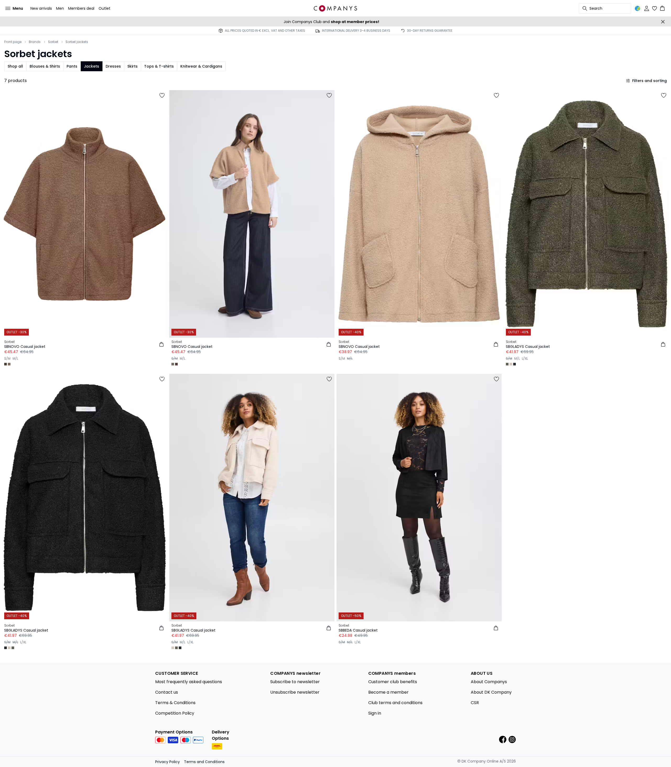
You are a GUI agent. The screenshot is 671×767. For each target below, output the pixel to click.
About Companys (489, 682)
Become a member (388, 692)
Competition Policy (174, 713)
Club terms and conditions (395, 703)
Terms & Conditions (175, 703)
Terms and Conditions (204, 761)
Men (60, 8)
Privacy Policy (167, 761)
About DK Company (491, 692)
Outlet (104, 8)
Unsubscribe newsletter (295, 692)
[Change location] (637, 8)
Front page (12, 42)
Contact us (166, 692)
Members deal (81, 8)
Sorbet (53, 42)
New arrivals (41, 8)
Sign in (374, 713)
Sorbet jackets (77, 42)
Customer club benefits (392, 682)
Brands (35, 42)
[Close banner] (663, 22)
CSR (475, 703)
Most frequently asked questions (188, 682)
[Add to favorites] (162, 95)
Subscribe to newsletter (295, 682)
